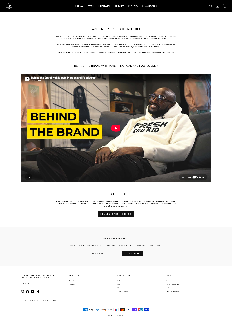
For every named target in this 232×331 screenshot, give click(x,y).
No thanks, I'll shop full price (116, 194)
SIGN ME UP (116, 186)
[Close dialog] (135, 132)
